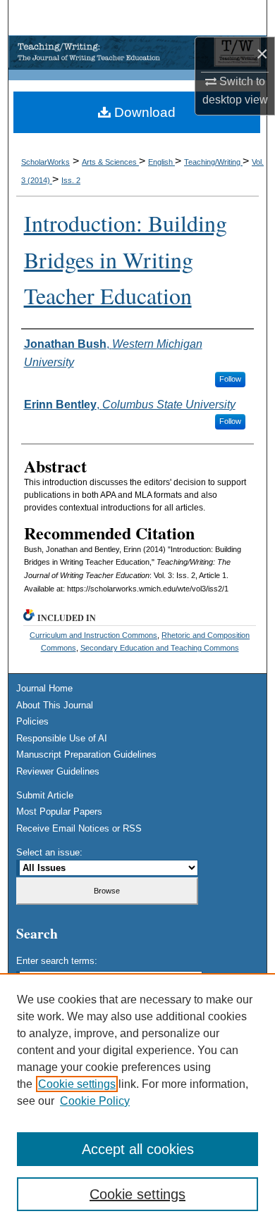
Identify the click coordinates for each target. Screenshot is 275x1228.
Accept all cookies (138, 1149)
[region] (137, 1100)
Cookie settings (77, 1084)
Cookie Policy (95, 1101)
